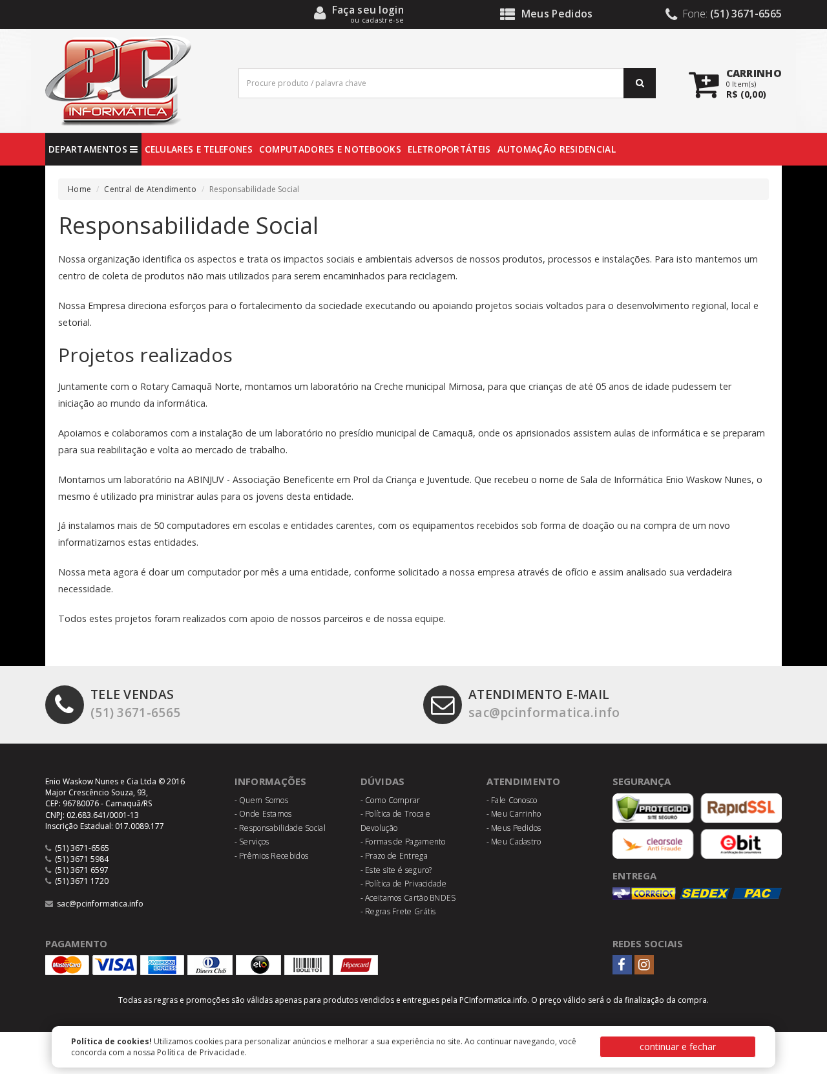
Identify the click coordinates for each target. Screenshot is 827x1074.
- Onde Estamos (263, 813)
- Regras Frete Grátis (398, 911)
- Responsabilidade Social (280, 827)
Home (79, 189)
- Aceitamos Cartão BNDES (408, 897)
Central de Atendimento (150, 189)
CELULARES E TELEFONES (199, 149)
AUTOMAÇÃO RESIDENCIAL (556, 149)
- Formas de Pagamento (403, 841)
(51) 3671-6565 (135, 702)
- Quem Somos (262, 800)
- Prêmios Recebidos (272, 855)
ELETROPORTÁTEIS (449, 149)
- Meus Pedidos (514, 827)
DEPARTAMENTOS (89, 149)
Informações (271, 781)
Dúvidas (383, 781)
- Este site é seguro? (396, 870)
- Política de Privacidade (404, 883)
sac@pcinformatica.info (544, 702)
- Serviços (252, 841)
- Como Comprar (391, 800)
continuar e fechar (678, 1046)
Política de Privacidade (201, 1052)
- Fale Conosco (512, 800)
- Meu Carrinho (514, 813)
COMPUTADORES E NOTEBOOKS (330, 149)
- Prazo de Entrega (394, 855)
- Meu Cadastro (514, 841)
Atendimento (524, 781)
